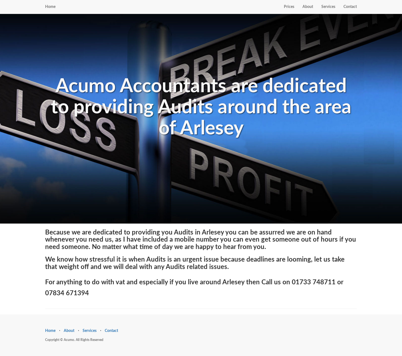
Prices (289, 7)
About (307, 7)
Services (328, 7)
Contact (350, 7)
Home (50, 7)
